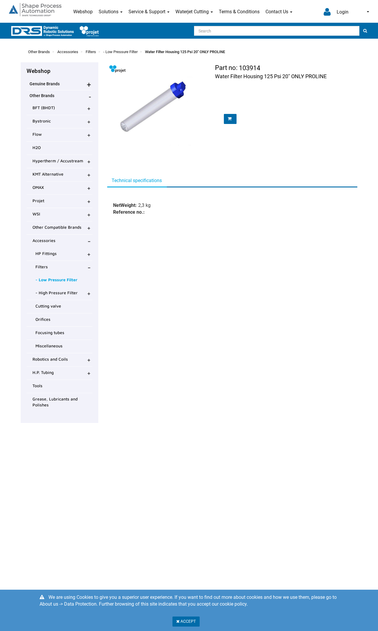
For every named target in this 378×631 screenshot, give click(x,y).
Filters (91, 52)
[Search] (365, 30)
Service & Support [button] (147, 11)
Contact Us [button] (277, 11)
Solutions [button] (109, 11)
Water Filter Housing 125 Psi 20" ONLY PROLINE (185, 52)
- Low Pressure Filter (120, 52)
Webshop (83, 11)
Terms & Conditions (239, 11)
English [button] (364, 11)
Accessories (67, 52)
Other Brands (39, 52)
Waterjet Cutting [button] (192, 11)
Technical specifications (137, 180)
